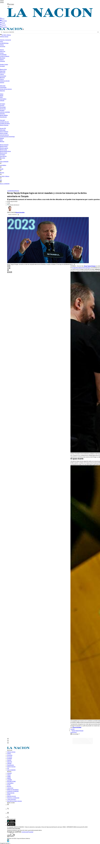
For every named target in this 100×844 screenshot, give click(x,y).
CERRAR (2, 0)
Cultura (2, 74)
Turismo (2, 105)
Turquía (72, 729)
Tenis (1, 97)
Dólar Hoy (2, 51)
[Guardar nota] (8, 266)
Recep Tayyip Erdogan (77, 730)
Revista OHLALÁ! (4, 145)
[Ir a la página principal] (50, 16)
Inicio (3, 19)
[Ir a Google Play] (11, 822)
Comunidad (3, 76)
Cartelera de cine (4, 122)
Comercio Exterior (4, 56)
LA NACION (10, 191)
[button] (50, 106)
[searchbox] (49, 32)
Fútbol (1, 94)
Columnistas (3, 87)
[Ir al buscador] (8, 6)
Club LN (4, 25)
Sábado (2, 138)
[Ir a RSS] (8, 817)
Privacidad (30, 832)
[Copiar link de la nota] (8, 270)
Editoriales (2, 86)
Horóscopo (3, 108)
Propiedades (3, 54)
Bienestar (2, 77)
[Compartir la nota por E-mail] (11, 272)
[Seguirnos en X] (8, 809)
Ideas (1, 140)
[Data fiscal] (8, 841)
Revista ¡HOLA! (3, 146)
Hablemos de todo (5, 81)
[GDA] (11, 837)
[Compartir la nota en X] (9, 272)
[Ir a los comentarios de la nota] (9, 266)
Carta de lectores (4, 135)
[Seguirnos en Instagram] (8, 813)
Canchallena (3, 99)
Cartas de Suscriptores (6, 89)
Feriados (2, 110)
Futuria (2, 49)
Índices (2, 59)
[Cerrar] (23, 29)
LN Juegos (2, 104)
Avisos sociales (4, 133)
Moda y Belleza (4, 115)
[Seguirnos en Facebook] (8, 804)
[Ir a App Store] (11, 825)
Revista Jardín (3, 153)
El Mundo (16, 191)
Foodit (3, 23)
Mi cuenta (4, 27)
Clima (1, 41)
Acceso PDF (3, 128)
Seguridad (2, 71)
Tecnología (3, 107)
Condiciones (24, 832)
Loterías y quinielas (5, 112)
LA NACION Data (4, 43)
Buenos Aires (3, 69)
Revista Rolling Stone (5, 151)
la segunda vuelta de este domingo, (81, 267)
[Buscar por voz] (98, 32)
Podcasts (2, 113)
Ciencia (2, 79)
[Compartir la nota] (8, 268)
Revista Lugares (4, 148)
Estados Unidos (4, 64)
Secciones (4, 21)
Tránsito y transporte (5, 40)
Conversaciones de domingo (7, 136)
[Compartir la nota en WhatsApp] (9, 268)
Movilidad (2, 58)
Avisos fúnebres (4, 131)
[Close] (8, 739)
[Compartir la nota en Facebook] (8, 272)
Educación (2, 72)
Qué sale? (2, 120)
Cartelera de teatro (5, 123)
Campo (2, 53)
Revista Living (3, 149)
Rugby (1, 95)
